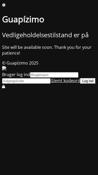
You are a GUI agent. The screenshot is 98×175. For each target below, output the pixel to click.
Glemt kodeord (65, 80)
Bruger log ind (16, 74)
